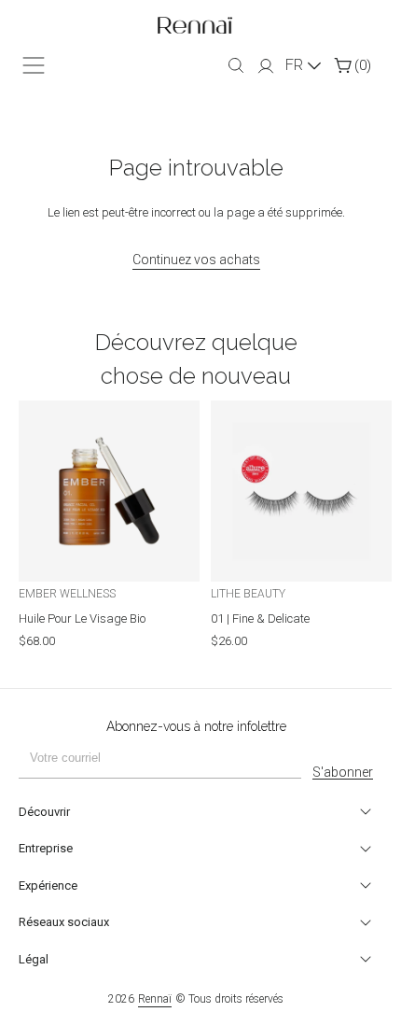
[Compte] (265, 67)
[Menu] (33, 65)
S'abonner (342, 772)
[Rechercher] (236, 65)
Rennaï (155, 998)
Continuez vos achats (196, 259)
